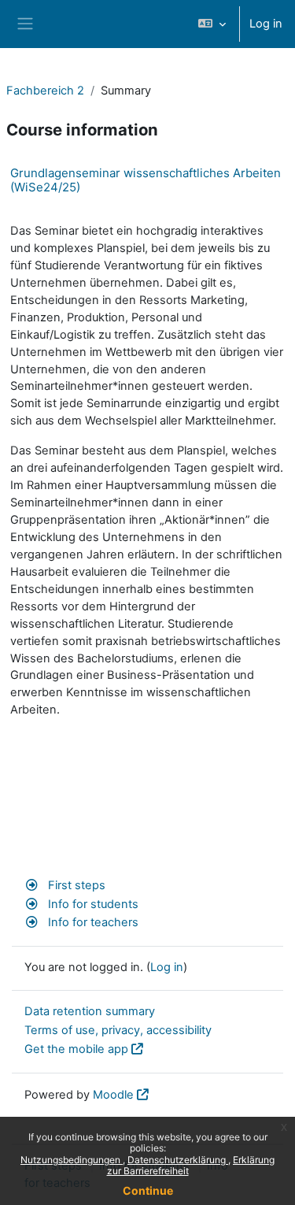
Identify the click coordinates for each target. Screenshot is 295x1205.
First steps (75, 885)
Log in (265, 24)
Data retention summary (89, 1011)
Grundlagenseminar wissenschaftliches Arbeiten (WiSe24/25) (145, 180)
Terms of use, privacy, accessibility (118, 1030)
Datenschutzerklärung (177, 1160)
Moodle (113, 1095)
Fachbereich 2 (45, 90)
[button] (212, 24)
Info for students (91, 904)
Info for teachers (91, 922)
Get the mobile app (76, 1049)
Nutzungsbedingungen (71, 1160)
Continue (148, 1190)
